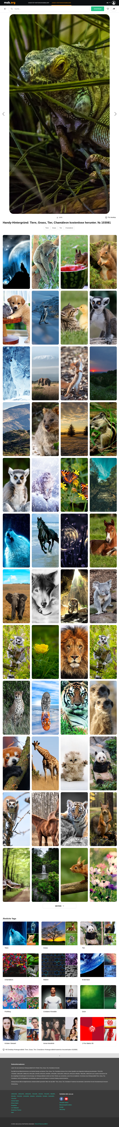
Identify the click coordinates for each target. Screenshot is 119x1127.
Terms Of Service (39, 1124)
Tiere (47, 228)
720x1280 (34, 1094)
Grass (54, 228)
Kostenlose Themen (16, 1110)
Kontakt (61, 1107)
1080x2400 (21, 1094)
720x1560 (19, 1096)
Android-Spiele (15, 1100)
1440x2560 (26, 1096)
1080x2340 (28, 1094)
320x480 (13, 1096)
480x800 (52, 1094)
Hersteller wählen (64, 1102)
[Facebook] (62, 1100)
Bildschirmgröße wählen (66, 1105)
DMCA (46, 1124)
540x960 (45, 1096)
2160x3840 (51, 1096)
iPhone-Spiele (14, 1103)
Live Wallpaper (15, 1107)
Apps (12, 1112)
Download (97, 9)
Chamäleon (69, 228)
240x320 (40, 1094)
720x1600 (46, 1094)
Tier (61, 228)
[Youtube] (66, 1100)
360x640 (32, 1096)
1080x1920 (14, 1094)
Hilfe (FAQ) (62, 1109)
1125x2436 (38, 1096)
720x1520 (13, 1098)
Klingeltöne (14, 1105)
